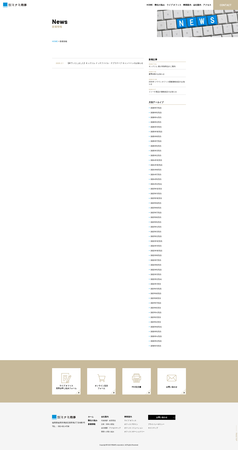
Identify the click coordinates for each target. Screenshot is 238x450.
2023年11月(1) (156, 193)
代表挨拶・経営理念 (108, 420)
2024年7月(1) (156, 174)
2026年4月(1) (156, 117)
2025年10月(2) (156, 131)
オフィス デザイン (131, 424)
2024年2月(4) (156, 184)
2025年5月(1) (156, 146)
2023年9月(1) (156, 203)
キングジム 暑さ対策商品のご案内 (162, 66)
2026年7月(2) (156, 108)
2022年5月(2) (156, 270)
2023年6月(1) (156, 217)
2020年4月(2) (156, 336)
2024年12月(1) (156, 160)
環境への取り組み (107, 432)
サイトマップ (153, 428)
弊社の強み (160, 5)
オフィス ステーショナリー (134, 432)
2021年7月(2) (156, 303)
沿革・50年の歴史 (107, 424)
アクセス (207, 5)
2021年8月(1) (156, 298)
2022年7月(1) (156, 260)
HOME (150, 5)
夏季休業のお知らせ (156, 74)
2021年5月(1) (156, 308)
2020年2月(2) (156, 341)
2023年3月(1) (156, 231)
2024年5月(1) (156, 179)
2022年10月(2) (156, 250)
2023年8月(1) (156, 208)
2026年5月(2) (156, 112)
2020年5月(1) (156, 331)
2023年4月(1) (156, 227)
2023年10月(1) (156, 198)
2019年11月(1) (156, 346)
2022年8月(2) (156, 255)
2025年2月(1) (156, 155)
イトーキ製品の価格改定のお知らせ (163, 92)
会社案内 (197, 5)
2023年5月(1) (156, 222)
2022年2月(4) (156, 279)
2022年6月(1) (156, 265)
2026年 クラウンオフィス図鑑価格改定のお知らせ (167, 83)
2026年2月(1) (156, 122)
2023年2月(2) (156, 236)
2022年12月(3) (156, 241)
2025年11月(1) (156, 127)
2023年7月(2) (156, 212)
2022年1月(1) (156, 284)
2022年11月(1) (156, 246)
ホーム (91, 417)
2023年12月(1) (156, 189)
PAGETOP (236, 437)
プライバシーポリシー (156, 424)
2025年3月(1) (156, 150)
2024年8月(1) (156, 170)
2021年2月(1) (156, 322)
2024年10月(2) (156, 165)
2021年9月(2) (156, 293)
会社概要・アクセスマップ (111, 428)
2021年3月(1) (156, 317)
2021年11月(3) (156, 289)
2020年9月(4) (156, 327)
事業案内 (187, 5)
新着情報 (92, 424)
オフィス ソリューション (133, 428)
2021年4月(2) (156, 312)
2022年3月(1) (156, 274)
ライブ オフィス (174, 5)
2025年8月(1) (156, 136)
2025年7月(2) (156, 141)
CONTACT (226, 5)
